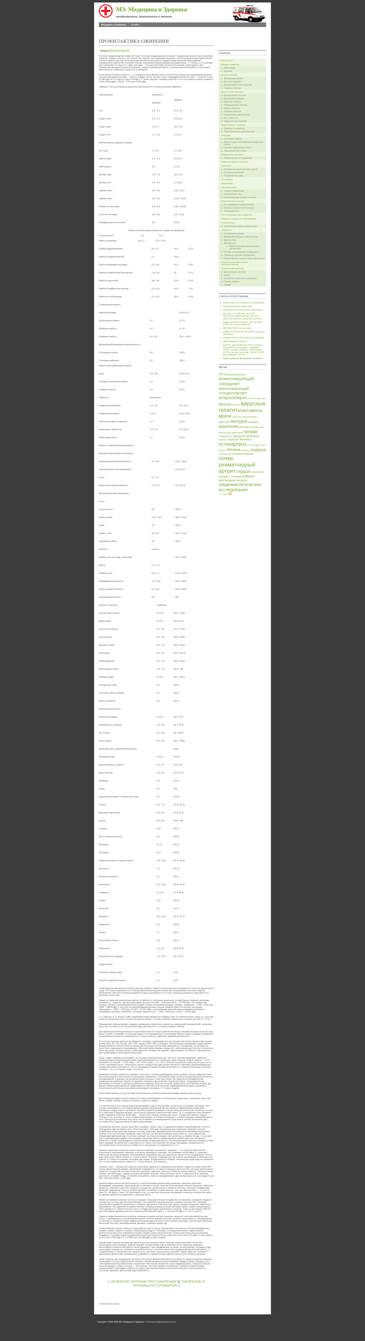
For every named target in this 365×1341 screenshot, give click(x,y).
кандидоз (253, 421)
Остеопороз (226, 179)
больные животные (256, 398)
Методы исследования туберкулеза (241, 252)
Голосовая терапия (233, 139)
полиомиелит (225, 454)
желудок (239, 421)
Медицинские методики (232, 154)
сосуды (224, 476)
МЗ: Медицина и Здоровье (152, 8)
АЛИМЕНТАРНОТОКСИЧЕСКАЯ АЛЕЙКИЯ (243, 338)
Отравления (227, 183)
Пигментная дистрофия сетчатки (240, 197)
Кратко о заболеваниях (232, 92)
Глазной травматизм (234, 191)
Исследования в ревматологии (239, 204)
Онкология (226, 166)
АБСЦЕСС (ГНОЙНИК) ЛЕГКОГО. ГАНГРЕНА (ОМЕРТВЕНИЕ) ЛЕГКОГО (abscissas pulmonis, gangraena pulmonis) (242, 316)
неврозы (223, 440)
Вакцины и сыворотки (234, 128)
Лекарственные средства (233, 125)
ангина (242, 374)
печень (234, 449)
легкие (250, 431)
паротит (222, 450)
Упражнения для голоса (235, 151)
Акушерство (227, 60)
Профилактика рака (233, 175)
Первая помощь (232, 281)
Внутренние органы (233, 78)
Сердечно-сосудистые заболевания (238, 219)
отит (263, 444)
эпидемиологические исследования (240, 487)
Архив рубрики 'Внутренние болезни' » (243, 358)
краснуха (237, 432)
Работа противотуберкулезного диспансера (244, 247)
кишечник (228, 426)
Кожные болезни (232, 108)
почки (226, 458)
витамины (252, 410)
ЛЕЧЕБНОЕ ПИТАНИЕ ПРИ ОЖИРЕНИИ (143, 1281)
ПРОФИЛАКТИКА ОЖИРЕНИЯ (237, 306)
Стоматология (228, 223)
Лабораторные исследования (238, 158)
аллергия (231, 374)
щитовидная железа (233, 480)
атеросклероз (233, 397)
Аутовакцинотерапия (234, 233)
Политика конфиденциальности (161, 1322)
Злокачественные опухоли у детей (241, 169)
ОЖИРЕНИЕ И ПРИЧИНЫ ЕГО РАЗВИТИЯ (169, 1283)
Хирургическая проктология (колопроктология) (234, 263)
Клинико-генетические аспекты (239, 208)
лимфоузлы (225, 436)
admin (225, 494)
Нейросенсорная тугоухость (234, 162)
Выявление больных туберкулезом (241, 237)
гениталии (237, 417)
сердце (227, 285)
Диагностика (230, 240)
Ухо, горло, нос (231, 118)
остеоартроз (232, 444)
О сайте (135, 24)
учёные (248, 476)
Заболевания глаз (232, 194)
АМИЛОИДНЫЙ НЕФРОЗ (235, 341)
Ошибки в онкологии (234, 172)
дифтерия (224, 421)
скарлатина (257, 471)
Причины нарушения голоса (237, 147)
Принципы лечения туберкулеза (239, 255)
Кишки (227, 275)
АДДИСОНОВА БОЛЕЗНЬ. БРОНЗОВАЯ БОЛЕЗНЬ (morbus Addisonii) (242, 323)
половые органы (242, 453)
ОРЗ (222, 374)
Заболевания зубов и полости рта (240, 226)
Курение (228, 71)
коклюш (243, 426)
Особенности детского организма (240, 278)
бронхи (225, 404)
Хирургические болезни (235, 121)
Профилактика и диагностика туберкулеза (244, 258)
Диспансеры (230, 243)
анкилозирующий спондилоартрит (234, 390)
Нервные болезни (232, 88)
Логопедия (226, 135)
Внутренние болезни (119, 51)
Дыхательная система (235, 272)
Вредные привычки (230, 64)
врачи (225, 416)
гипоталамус (249, 416)
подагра (258, 449)
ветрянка (236, 405)
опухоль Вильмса (239, 439)
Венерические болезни (235, 95)
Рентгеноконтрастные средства (236, 215)
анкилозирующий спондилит (236, 381)
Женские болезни (232, 102)
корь (228, 432)
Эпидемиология (231, 211)
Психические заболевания (237, 114)
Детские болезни (229, 75)
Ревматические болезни (232, 201)
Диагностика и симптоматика (238, 85)
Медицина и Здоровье (113, 24)
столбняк (235, 476)
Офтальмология (229, 187)
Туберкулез (226, 230)
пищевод (245, 450)
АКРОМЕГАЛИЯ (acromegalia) (237, 328)
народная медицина (246, 436)
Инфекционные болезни (235, 105)
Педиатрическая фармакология (239, 131)
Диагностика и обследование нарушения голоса (243, 143)
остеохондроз (253, 445)
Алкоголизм (229, 68)
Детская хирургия (232, 81)
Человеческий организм (232, 268)
